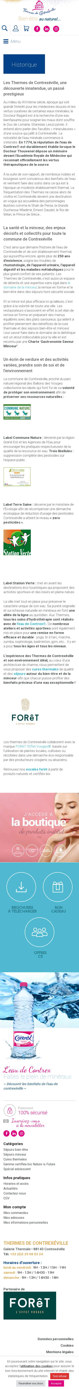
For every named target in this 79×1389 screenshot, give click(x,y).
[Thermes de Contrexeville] (39, 7)
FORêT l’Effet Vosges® (34, 746)
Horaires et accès (16, 1184)
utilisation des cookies (36, 1366)
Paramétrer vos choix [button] (31, 1383)
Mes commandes (15, 1213)
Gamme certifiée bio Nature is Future (29, 1164)
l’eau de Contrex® (31, 624)
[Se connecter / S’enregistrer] (16, 29)
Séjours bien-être (15, 1150)
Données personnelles (56, 1339)
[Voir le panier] (27, 29)
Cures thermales (15, 1159)
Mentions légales (60, 1352)
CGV (6, 1198)
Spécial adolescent (17, 1169)
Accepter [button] (56, 1383)
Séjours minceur (14, 1154)
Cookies (67, 1345)
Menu (15, 41)
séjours (20, 674)
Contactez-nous (14, 1193)
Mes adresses (13, 1218)
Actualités (10, 1188)
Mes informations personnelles (25, 1222)
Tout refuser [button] (60, 1376)
